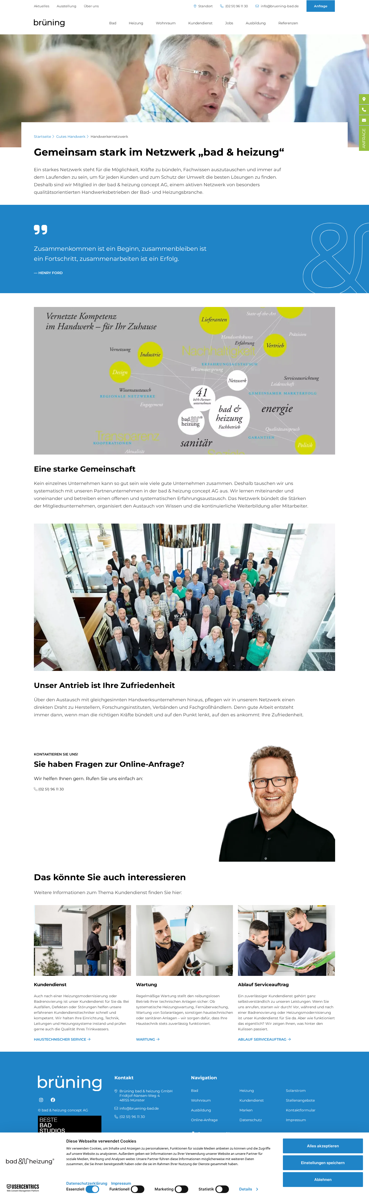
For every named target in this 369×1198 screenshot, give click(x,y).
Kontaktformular (301, 1110)
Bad (112, 23)
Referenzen (288, 23)
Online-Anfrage (204, 1120)
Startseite (42, 136)
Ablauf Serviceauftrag (263, 984)
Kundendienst (200, 23)
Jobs (229, 23)
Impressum (296, 1120)
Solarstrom (296, 1090)
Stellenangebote (300, 1100)
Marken (246, 1110)
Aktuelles (41, 6)
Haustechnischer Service (60, 1039)
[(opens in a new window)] (41, 1100)
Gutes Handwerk (70, 136)
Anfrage (320, 6)
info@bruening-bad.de (279, 6)
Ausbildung (256, 23)
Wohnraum (166, 23)
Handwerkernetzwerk (109, 136)
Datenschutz (250, 1120)
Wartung (146, 984)
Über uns (91, 6)
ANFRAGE (363, 138)
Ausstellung (66, 6)
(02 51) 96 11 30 (236, 6)
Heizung (136, 23)
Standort (205, 6)
